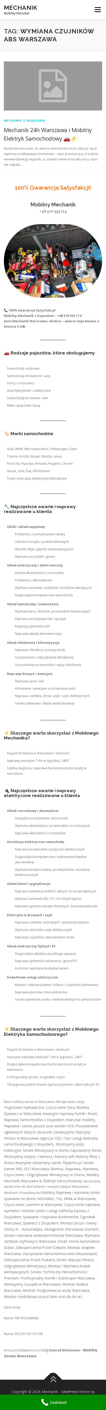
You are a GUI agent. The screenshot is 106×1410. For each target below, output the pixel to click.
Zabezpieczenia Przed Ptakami (29, 1259)
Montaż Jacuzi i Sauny (78, 1223)
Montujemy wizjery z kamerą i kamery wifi (39, 1156)
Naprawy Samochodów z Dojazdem (34, 1119)
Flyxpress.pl (72, 1162)
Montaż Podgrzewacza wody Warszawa (56, 1290)
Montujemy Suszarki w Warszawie (32, 1284)
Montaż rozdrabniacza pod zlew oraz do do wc (43, 1296)
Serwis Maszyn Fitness (75, 1259)
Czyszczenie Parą (60, 1107)
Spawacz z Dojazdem (41, 1223)
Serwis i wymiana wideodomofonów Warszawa (43, 1235)
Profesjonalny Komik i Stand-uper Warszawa (58, 1278)
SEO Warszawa (36, 1168)
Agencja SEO (50, 1138)
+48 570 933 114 (53, 211)
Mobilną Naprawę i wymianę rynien (71, 1192)
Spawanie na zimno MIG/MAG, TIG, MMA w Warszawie (50, 1198)
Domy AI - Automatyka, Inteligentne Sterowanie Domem (51, 1229)
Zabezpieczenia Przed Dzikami (40, 1247)
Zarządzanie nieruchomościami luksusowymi (60, 1253)
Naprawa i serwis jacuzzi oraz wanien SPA (39, 1125)
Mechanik (20, 7)
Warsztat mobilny (80, 1119)
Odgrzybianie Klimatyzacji (25, 1265)
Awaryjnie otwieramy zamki (38, 1162)
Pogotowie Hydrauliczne (24, 1107)
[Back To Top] (53, 1380)
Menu (97, 9)
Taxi (66, 1138)
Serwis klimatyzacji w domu (46, 1150)
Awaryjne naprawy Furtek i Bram (70, 1113)
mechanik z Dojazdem (24, 120)
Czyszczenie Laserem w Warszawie (33, 1204)
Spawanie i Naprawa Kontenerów (50, 1216)
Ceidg (44, 1350)
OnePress (70, 1391)
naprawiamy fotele (85, 1150)
